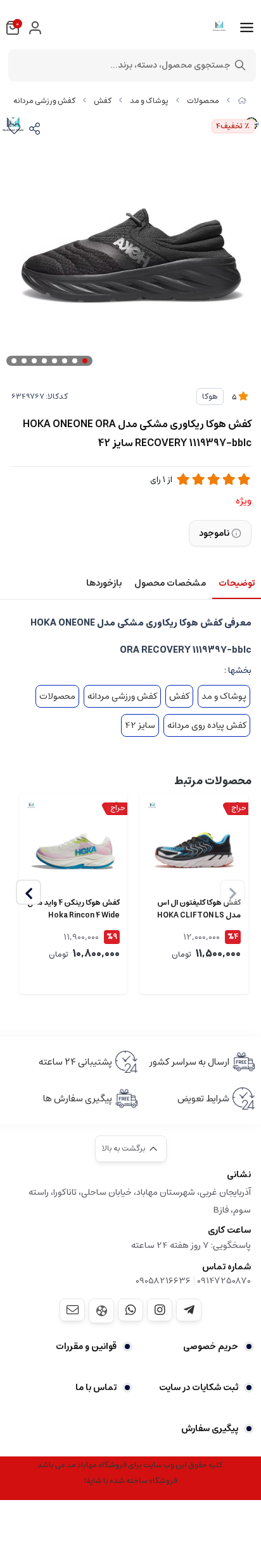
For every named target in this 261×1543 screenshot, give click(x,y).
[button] (28, 892)
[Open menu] (246, 27)
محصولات (203, 100)
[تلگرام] (188, 1309)
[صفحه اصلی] (242, 100)
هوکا (210, 396)
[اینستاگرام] (159, 1309)
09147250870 (224, 1280)
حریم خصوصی (210, 1346)
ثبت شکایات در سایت (198, 1387)
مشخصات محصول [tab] (170, 583)
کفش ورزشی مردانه (44, 100)
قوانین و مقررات (86, 1346)
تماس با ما (96, 1387)
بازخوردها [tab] (104, 583)
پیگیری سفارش (209, 1428)
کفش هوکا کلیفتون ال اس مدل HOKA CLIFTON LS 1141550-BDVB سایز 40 (199, 909)
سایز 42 (140, 725)
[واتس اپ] (130, 1309)
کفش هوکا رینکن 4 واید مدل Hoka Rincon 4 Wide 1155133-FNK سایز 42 (73, 909)
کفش (102, 100)
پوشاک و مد (149, 100)
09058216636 (163, 1280)
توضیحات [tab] (237, 583)
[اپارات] (101, 1310)
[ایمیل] (72, 1309)
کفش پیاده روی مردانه (206, 725)
